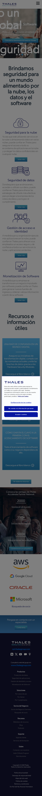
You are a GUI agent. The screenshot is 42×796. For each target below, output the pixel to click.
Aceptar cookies (21, 414)
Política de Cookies (23, 396)
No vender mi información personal (21, 408)
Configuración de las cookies (21, 402)
